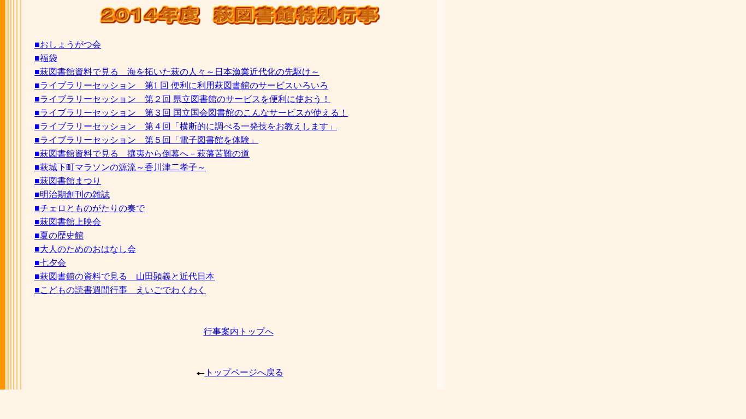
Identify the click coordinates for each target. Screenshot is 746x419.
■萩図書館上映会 (67, 221)
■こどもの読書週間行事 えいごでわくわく (120, 290)
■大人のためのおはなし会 (85, 249)
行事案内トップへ (239, 331)
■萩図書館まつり (67, 180)
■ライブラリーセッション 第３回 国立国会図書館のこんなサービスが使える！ (191, 112)
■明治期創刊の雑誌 (72, 194)
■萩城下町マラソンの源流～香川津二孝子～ (120, 167)
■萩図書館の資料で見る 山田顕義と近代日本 (124, 276)
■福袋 (45, 58)
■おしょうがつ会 (67, 44)
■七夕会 (50, 262)
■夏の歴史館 (59, 235)
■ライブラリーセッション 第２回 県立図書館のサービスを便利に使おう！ (182, 99)
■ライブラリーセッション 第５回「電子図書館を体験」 (146, 140)
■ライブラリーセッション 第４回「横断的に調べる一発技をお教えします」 (185, 126)
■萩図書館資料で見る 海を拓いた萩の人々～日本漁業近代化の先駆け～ (176, 71)
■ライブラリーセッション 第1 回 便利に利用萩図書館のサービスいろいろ (181, 85)
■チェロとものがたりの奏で (89, 208)
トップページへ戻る (244, 372)
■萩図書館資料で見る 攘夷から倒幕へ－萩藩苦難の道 (142, 153)
